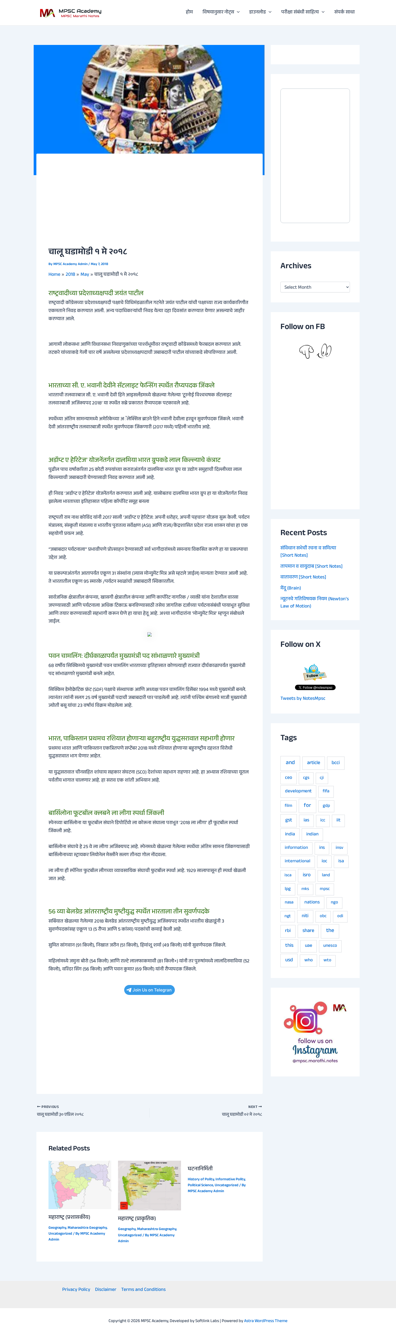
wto (327, 961)
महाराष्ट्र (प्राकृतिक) (137, 1219)
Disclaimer (105, 1290)
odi (340, 916)
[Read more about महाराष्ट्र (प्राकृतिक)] (149, 1186)
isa (341, 861)
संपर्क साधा (344, 13)
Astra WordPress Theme (265, 1321)
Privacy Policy (76, 1290)
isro (307, 875)
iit (338, 821)
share (308, 931)
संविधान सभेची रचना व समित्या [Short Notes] (308, 552)
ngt (287, 916)
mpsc (325, 889)
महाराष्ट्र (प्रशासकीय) (69, 1218)
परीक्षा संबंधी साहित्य (300, 13)
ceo (288, 778)
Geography (57, 1228)
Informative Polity (230, 1180)
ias (306, 821)
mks (305, 889)
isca (287, 875)
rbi (288, 931)
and (290, 763)
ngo (334, 903)
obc (323, 916)
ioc (324, 861)
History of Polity (201, 1180)
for (307, 806)
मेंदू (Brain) (290, 589)
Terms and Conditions (143, 1290)
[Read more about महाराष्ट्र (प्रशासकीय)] (79, 1185)
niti (305, 916)
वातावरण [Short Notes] (303, 578)
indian (312, 835)
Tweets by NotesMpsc (302, 699)
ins (322, 848)
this (289, 946)
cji (322, 778)
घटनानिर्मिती (200, 1169)
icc (322, 821)
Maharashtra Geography (87, 1228)
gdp (326, 806)
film (288, 806)
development (298, 791)
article (313, 763)
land (326, 876)
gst (288, 820)
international (297, 862)
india (290, 835)
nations (312, 903)
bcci (336, 763)
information (296, 848)
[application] (237, 12)
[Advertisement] (149, 206)
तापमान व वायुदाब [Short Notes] (311, 567)
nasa (289, 903)
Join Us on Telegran (152, 990)
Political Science (200, 1185)
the (330, 931)
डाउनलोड (257, 13)
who (308, 961)
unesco (330, 946)
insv (339, 848)
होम (189, 13)
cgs (306, 778)
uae (308, 946)
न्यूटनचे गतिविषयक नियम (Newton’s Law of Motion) (314, 603)
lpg (288, 889)
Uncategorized (60, 1234)
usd (289, 960)
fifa (326, 792)
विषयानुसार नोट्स (218, 13)
